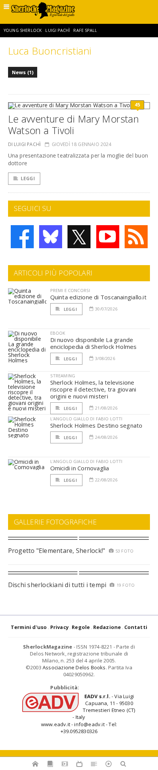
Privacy (59, 627)
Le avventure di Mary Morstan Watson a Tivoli (73, 124)
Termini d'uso (29, 627)
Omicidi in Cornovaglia (79, 468)
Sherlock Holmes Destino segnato (96, 425)
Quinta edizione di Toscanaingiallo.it (98, 297)
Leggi (28, 178)
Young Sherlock (23, 30)
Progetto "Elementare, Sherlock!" (56, 550)
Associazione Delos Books (74, 667)
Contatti (136, 627)
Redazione (107, 627)
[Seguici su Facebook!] (22, 237)
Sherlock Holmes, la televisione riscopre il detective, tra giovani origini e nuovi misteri (93, 389)
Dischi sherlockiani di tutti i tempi (57, 585)
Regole (81, 627)
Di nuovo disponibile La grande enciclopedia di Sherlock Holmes (93, 343)
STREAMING (63, 375)
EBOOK (58, 333)
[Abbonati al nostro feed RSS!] (136, 237)
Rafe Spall (85, 30)
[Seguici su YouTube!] (108, 237)
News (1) (23, 72)
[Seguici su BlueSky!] (51, 237)
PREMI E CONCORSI (70, 290)
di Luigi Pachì (24, 144)
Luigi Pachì (57, 30)
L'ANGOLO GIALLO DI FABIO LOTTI (86, 419)
